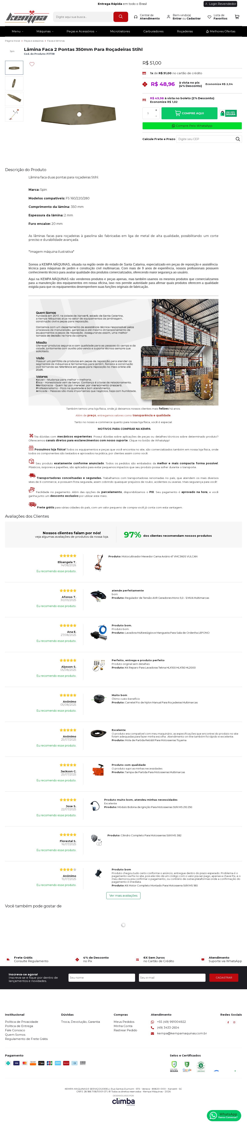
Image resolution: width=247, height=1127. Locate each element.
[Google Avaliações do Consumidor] (226, 1066)
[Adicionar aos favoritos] (32, 64)
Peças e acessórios (34, 40)
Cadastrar (194, 18)
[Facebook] (228, 1023)
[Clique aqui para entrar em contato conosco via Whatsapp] (224, 1115)
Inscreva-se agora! (23, 974)
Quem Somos (15, 1034)
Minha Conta (123, 1026)
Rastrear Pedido (125, 1030)
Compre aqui (193, 113)
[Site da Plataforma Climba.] (123, 1100)
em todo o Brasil (123, 4)
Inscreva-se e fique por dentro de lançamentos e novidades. (33, 979)
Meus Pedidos (124, 1022)
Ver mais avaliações (123, 895)
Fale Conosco (15, 1030)
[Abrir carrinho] (237, 17)
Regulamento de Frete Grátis (26, 1039)
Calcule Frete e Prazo (157, 139)
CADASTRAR (224, 977)
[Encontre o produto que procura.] (120, 17)
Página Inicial (13, 40)
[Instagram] (234, 1023)
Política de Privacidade (21, 1022)
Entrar (177, 18)
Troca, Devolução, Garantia (80, 1022)
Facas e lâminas (56, 40)
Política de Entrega (19, 1026)
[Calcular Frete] (238, 139)
